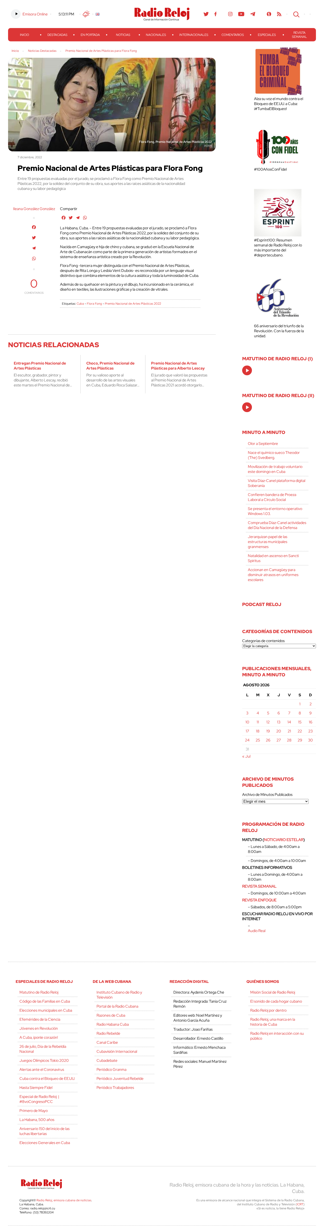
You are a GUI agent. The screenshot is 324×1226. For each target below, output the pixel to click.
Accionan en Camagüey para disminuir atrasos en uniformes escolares (273, 574)
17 (247, 731)
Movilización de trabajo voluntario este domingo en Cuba (275, 469)
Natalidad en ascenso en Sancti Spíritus (273, 558)
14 (289, 722)
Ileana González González (34, 208)
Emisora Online (35, 14)
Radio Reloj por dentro (268, 1010)
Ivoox (269, 14)
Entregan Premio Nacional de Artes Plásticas (40, 366)
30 (310, 740)
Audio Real (256, 930)
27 (279, 740)
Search (296, 14)
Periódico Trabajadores (115, 1087)
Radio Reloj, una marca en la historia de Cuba (272, 1022)
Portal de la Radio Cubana (117, 1006)
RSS (279, 14)
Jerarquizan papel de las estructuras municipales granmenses (267, 541)
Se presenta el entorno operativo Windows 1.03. (275, 511)
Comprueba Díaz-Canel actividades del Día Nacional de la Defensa (277, 525)
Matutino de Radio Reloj (38, 992)
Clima (86, 14)
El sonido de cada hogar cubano (276, 1001)
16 (310, 722)
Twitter (206, 14)
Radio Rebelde (108, 1033)
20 (278, 731)
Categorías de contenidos (263, 640)
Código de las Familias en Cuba (44, 1001)
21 (289, 731)
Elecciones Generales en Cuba (44, 1142)
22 (300, 731)
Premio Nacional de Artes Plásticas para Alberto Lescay (178, 366)
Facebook (215, 14)
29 (300, 740)
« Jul (246, 756)
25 (258, 740)
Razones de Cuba (111, 1015)
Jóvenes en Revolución (38, 1028)
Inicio (24, 35)
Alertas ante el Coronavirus (41, 1069)
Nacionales (156, 35)
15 (299, 722)
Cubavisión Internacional (117, 1051)
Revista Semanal (299, 35)
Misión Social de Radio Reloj (272, 992)
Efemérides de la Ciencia (39, 1019)
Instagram (230, 14)
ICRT (300, 1204)
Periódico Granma (111, 1069)
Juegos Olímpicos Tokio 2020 (44, 1060)
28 (289, 740)
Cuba (80, 304)
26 (268, 740)
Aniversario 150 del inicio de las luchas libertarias (44, 1131)
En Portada (90, 35)
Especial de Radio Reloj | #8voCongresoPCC (39, 1099)
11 (258, 722)
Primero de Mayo (33, 1110)
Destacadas (57, 35)
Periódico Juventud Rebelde (120, 1078)
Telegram (252, 14)
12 (268, 722)
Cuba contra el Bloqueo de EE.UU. (47, 1078)
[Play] (247, 370)
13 (278, 722)
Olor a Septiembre (263, 443)
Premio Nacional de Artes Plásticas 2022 (133, 304)
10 (247, 722)
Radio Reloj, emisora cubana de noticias (64, 1200)
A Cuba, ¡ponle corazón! (38, 1037)
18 (257, 731)
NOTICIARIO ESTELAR (283, 839)
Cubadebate (107, 1060)
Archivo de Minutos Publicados (267, 794)
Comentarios (233, 35)
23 (310, 731)
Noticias (123, 35)
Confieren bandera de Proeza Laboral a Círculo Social (272, 497)
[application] (247, 370)
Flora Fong (94, 304)
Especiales (267, 35)
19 (268, 731)
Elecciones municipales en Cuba (45, 1010)
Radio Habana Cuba (113, 1024)
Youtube (241, 14)
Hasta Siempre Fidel (35, 1087)
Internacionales (193, 35)
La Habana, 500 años (36, 1119)
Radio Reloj (162, 14)
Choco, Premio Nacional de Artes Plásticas (110, 366)
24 (247, 740)
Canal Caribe (107, 1042)
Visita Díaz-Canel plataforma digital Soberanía (276, 483)
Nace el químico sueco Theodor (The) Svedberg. (274, 455)
